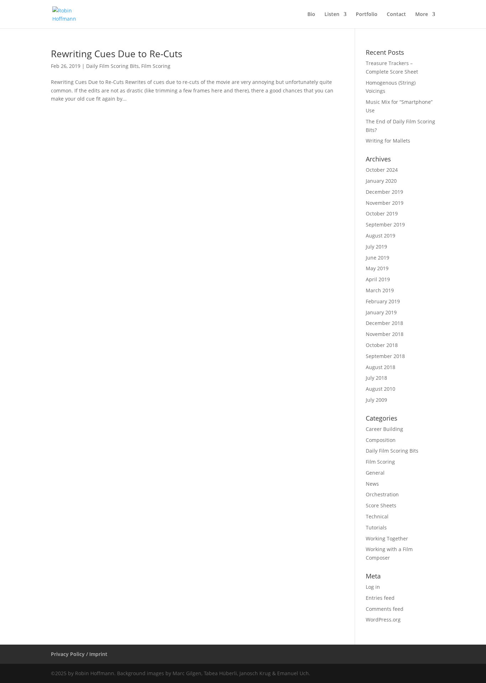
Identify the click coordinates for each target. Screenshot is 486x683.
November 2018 (384, 334)
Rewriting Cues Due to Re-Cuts (116, 53)
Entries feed (380, 597)
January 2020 (381, 180)
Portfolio (366, 14)
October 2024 (382, 169)
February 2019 (383, 301)
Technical (377, 516)
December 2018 (384, 323)
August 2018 (380, 367)
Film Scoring (155, 66)
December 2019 (384, 191)
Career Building (384, 429)
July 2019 (376, 246)
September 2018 (385, 356)
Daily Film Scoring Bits (112, 66)
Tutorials (376, 527)
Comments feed (384, 608)
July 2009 (376, 399)
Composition (381, 440)
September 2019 (385, 224)
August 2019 (380, 235)
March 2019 (380, 290)
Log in (373, 586)
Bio (311, 14)
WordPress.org (383, 619)
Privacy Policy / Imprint (79, 654)
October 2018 (382, 345)
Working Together (387, 538)
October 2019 (382, 213)
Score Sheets (381, 505)
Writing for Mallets (388, 140)
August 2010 (380, 388)
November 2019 (384, 202)
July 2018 (376, 377)
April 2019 (378, 279)
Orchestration (382, 494)
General (375, 472)
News (372, 483)
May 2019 (377, 268)
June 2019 (377, 257)
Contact (396, 14)
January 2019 (381, 312)
